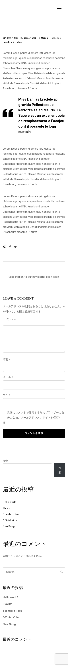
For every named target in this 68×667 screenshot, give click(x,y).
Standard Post (11, 514)
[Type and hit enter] (61, 571)
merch (6, 42)
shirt (13, 42)
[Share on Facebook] (10, 246)
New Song (9, 526)
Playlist (7, 508)
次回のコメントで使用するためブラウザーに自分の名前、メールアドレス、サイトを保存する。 (33, 417)
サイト (7, 394)
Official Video (10, 520)
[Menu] (59, 7)
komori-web (30, 38)
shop (19, 42)
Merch (44, 38)
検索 (5, 460)
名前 (7, 359)
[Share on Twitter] (15, 246)
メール (8, 377)
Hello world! (10, 502)
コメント (9, 319)
